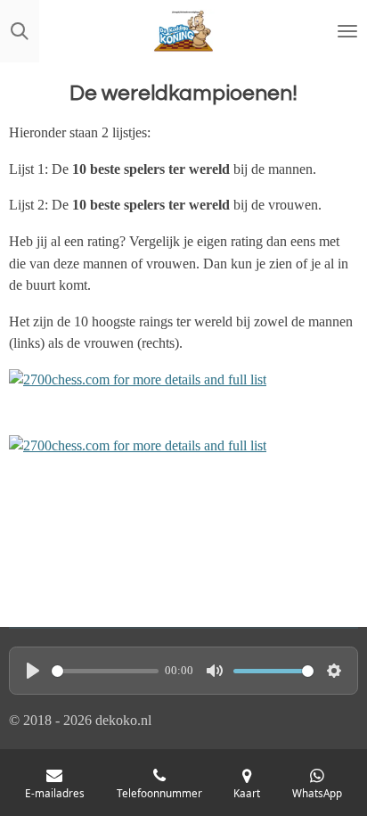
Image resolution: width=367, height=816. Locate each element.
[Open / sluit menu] (347, 31)
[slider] (105, 671)
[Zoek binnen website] (19, 31)
